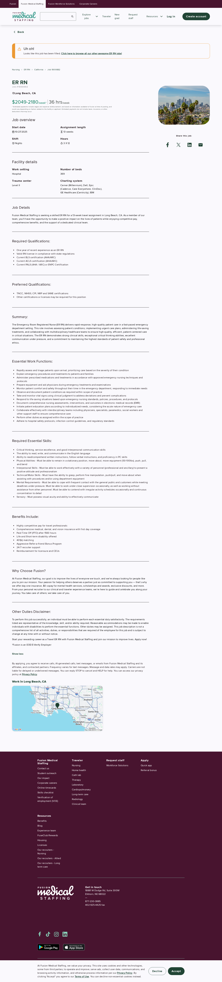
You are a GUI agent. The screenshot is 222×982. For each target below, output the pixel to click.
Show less (17, 653)
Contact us (43, 768)
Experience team (46, 830)
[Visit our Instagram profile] (56, 934)
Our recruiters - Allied (49, 858)
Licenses (42, 845)
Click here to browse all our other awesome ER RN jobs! (91, 53)
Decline (157, 971)
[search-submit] (72, 16)
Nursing (16, 69)
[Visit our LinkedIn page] (65, 934)
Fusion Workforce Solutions (61, 4)
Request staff (115, 760)
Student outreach (46, 773)
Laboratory (78, 784)
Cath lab (76, 775)
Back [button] (21, 32)
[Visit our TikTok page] (48, 934)
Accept (176, 971)
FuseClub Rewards (47, 835)
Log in (171, 16)
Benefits (42, 820)
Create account (196, 16)
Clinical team (79, 804)
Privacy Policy (29, 674)
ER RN (27, 69)
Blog (39, 825)
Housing (42, 840)
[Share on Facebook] (167, 145)
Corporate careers (47, 782)
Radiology (77, 799)
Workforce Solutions (117, 765)
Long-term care (80, 794)
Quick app (146, 765)
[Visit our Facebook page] (39, 934)
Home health (79, 770)
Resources (152, 16)
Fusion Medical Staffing (32, 4)
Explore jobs (86, 16)
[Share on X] (178, 145)
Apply (145, 760)
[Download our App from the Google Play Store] (48, 947)
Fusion (13, 4)
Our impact (43, 778)
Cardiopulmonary (81, 789)
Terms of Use (82, 976)
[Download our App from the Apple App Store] (74, 947)
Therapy (76, 779)
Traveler (106, 16)
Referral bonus (149, 770)
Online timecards (46, 787)
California (38, 69)
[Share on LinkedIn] (189, 145)
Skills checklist (45, 792)
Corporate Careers (88, 4)
